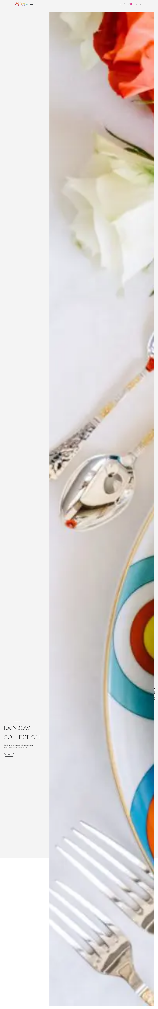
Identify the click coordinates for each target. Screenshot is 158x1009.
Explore (7, 755)
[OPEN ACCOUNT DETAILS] (120, 4)
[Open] (124, 4)
